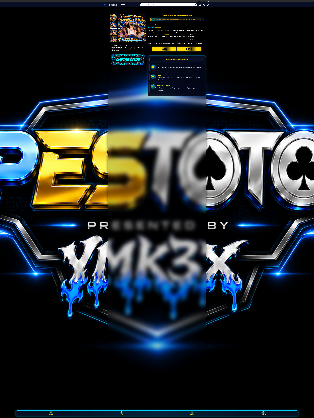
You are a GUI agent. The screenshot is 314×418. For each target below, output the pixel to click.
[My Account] (200, 4)
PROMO (51, 414)
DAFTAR (189, 49)
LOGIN (164, 49)
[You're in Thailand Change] (208, 1)
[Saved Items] (204, 4)
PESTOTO (166, 34)
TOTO (123, 5)
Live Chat (263, 414)
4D (133, 5)
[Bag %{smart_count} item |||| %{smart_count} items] (208, 4)
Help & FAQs (201, 1)
